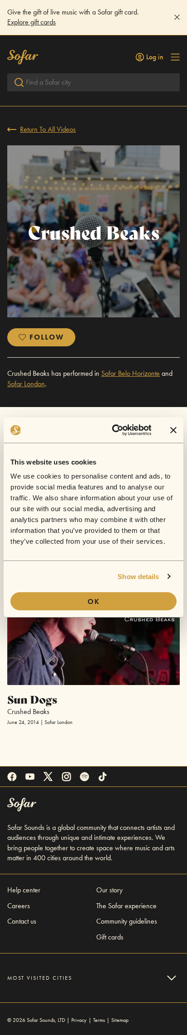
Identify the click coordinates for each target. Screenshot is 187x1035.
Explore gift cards (31, 22)
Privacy (79, 1020)
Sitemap (119, 1020)
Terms (99, 1020)
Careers (18, 905)
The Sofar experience (126, 905)
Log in (154, 57)
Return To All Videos (48, 129)
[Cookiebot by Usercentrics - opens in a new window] (114, 430)
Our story (109, 890)
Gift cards (109, 937)
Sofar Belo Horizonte (130, 373)
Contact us (21, 921)
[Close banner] (173, 430)
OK (94, 601)
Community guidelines (126, 921)
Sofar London (26, 383)
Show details (138, 576)
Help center (23, 890)
